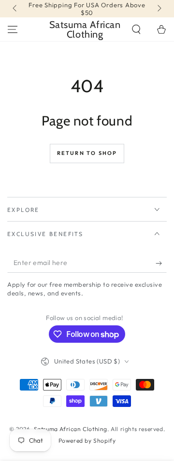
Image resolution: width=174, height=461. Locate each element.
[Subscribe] (161, 263)
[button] (136, 29)
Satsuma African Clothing (70, 429)
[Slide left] (15, 8)
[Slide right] (158, 8)
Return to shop (87, 153)
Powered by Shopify (87, 440)
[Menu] (12, 29)
